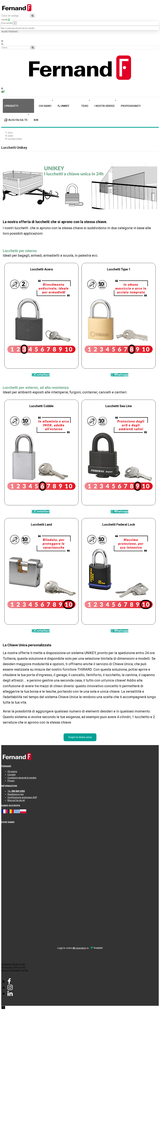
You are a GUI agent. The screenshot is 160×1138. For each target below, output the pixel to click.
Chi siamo (12, 771)
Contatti (11, 774)
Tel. (16, 791)
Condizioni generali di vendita (22, 777)
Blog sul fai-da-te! (16, 800)
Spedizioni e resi (16, 794)
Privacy (11, 780)
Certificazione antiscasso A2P (22, 797)
